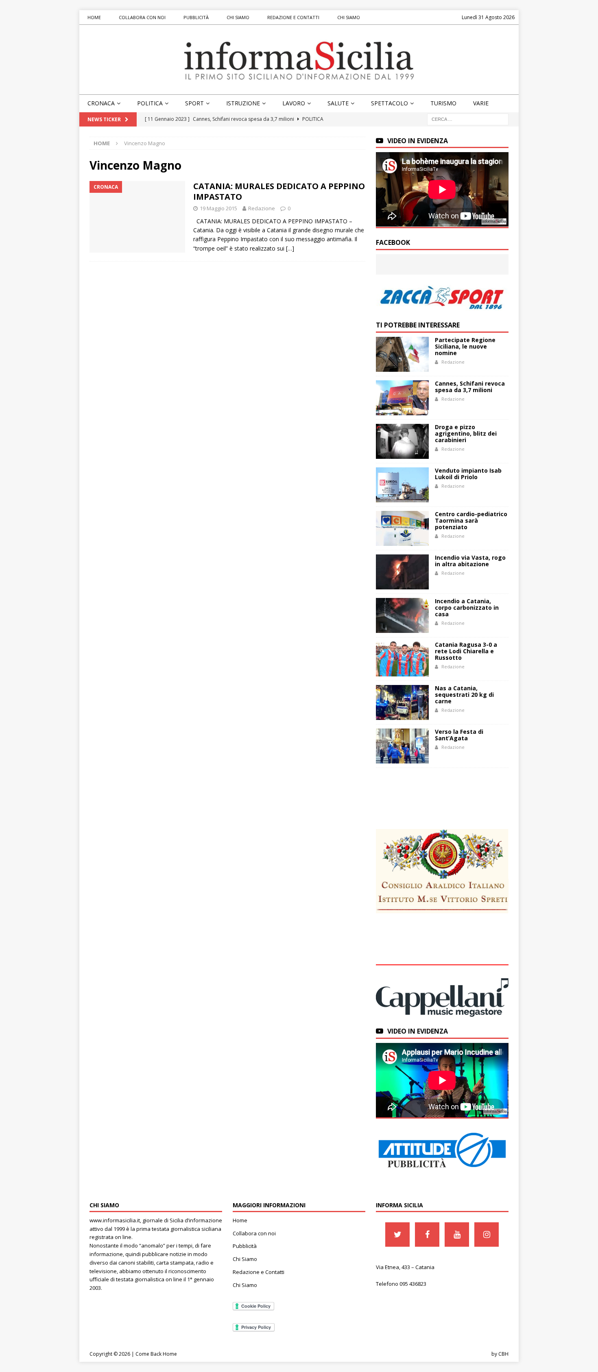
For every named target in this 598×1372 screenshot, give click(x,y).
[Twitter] (397, 1234)
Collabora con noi (142, 17)
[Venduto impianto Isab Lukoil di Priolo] (402, 484)
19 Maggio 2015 (218, 208)
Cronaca (101, 103)
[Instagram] (486, 1234)
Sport (194, 103)
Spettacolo (389, 103)
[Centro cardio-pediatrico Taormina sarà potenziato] (402, 528)
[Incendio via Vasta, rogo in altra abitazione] (402, 571)
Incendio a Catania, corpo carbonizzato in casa (467, 607)
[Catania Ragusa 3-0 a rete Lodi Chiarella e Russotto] (402, 658)
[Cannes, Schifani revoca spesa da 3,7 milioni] (402, 397)
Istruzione (243, 103)
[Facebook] (427, 1234)
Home (94, 17)
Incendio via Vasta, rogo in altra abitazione (470, 561)
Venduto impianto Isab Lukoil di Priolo (468, 474)
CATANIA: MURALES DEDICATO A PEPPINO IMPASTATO (279, 191)
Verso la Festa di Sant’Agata (459, 735)
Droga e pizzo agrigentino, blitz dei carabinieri (466, 433)
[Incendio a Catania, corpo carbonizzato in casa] (402, 615)
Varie (481, 103)
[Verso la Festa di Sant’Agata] (402, 746)
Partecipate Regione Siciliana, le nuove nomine (465, 346)
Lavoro (293, 103)
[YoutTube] (457, 1234)
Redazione (261, 208)
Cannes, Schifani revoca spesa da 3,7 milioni (470, 387)
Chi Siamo (238, 17)
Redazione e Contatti (293, 17)
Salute (338, 103)
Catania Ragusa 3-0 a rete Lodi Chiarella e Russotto (466, 651)
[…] (290, 248)
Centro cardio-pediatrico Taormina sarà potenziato (471, 520)
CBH (503, 1353)
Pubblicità (196, 17)
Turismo (443, 103)
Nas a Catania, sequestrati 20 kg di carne (464, 694)
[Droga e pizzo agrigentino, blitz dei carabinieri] (402, 441)
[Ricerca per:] (468, 118)
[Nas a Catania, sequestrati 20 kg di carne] (402, 702)
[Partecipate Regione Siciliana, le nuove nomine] (402, 354)
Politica (150, 103)
